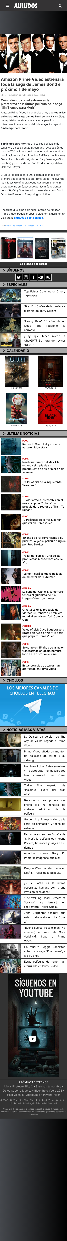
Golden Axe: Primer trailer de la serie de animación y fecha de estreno (44, 824)
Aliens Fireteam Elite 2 (18, 1086)
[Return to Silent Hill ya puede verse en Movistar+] (11, 446)
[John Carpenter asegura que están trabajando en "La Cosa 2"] (10, 916)
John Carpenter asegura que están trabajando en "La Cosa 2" (44, 917)
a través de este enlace (28, 217)
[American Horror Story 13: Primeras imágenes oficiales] (10, 857)
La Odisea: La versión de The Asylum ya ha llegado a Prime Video (44, 741)
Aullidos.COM (22, 1100)
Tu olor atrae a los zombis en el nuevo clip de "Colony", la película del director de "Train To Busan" (43, 505)
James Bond (32, 226)
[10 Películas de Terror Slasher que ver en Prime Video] (11, 521)
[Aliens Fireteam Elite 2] (17, 371)
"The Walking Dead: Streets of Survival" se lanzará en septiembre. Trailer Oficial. (44, 902)
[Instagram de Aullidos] (26, 277)
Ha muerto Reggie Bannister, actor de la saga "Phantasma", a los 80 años (44, 951)
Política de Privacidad (46, 1103)
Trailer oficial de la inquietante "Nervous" (42, 483)
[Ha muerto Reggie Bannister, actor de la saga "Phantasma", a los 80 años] (10, 950)
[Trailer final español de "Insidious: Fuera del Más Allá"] (10, 789)
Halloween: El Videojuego (23, 1094)
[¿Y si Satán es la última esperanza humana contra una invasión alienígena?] (10, 887)
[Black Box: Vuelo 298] (50, 408)
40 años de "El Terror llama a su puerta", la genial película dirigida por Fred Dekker (44, 541)
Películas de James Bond (15, 226)
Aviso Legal (28, 1103)
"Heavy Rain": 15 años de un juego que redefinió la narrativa (44, 325)
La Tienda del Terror (33, 263)
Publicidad (15, 1103)
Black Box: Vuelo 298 (48, 1090)
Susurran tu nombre (48, 1086)
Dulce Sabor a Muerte (17, 1090)
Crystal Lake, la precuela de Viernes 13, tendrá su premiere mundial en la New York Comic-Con (42, 614)
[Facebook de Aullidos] (33, 277)
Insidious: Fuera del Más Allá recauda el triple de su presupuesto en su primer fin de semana (43, 467)
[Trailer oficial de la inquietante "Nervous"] (11, 484)
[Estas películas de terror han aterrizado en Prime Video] (11, 667)
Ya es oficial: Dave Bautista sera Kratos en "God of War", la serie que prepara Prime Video (43, 633)
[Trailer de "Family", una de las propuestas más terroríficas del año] (11, 557)
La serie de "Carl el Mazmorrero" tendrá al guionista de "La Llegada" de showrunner (43, 595)
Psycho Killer (51, 1094)
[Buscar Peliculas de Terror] (60, 6)
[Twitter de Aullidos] (18, 277)
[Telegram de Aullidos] (41, 277)
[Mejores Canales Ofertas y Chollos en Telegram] (32, 705)
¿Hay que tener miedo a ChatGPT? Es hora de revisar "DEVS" (44, 340)
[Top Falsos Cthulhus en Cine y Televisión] (10, 295)
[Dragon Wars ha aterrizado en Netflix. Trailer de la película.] (10, 872)
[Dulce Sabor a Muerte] (16, 408)
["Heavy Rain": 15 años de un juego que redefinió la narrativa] (10, 325)
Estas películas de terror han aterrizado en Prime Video (41, 667)
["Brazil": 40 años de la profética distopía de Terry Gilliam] (10, 310)
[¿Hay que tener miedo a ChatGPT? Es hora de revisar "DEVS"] (10, 340)
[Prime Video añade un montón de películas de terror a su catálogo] (10, 755)
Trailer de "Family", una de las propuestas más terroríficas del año (42, 559)
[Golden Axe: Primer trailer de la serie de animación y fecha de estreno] (10, 823)
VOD (41, 226)
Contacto (60, 1100)
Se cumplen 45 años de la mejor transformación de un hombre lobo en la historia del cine (43, 651)
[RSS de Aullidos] (48, 277)
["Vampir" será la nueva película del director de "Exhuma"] (11, 575)
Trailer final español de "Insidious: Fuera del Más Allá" (44, 790)
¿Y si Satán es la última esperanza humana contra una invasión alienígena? (44, 887)
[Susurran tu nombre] (50, 371)
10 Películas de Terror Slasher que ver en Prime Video (41, 521)
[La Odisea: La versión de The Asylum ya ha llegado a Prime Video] (10, 740)
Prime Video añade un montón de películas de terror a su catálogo (44, 756)
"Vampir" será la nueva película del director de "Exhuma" (42, 575)
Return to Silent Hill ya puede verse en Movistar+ (41, 445)
